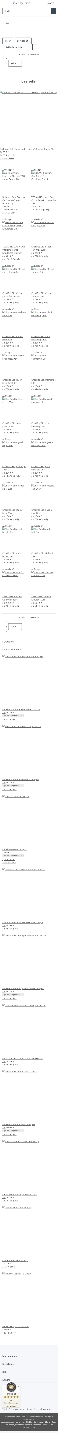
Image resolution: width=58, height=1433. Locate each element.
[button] (40, 3)
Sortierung (22, 40)
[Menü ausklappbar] (6, 3)
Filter (8, 40)
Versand (47, 1409)
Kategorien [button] (8, 641)
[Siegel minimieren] (18, 1386)
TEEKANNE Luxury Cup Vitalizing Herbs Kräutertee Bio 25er (13, 249)
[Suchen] (53, 11)
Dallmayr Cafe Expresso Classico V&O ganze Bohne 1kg (14, 200)
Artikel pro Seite (14, 47)
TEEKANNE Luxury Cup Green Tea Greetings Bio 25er (43, 200)
